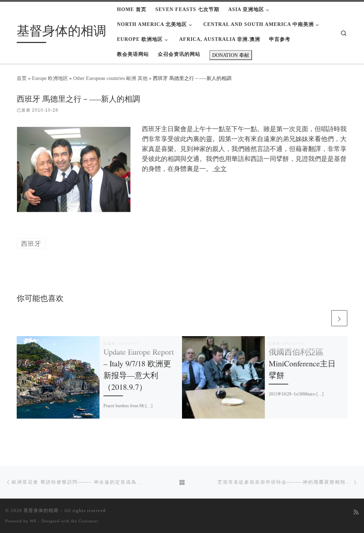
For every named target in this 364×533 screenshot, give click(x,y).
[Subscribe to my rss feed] (356, 512)
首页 (22, 78)
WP (33, 521)
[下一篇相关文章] (339, 318)
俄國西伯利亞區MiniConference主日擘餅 (302, 363)
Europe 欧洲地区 (50, 78)
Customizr (88, 521)
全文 (219, 168)
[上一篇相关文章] (322, 318)
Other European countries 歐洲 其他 (110, 78)
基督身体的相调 (40, 510)
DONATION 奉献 (230, 55)
